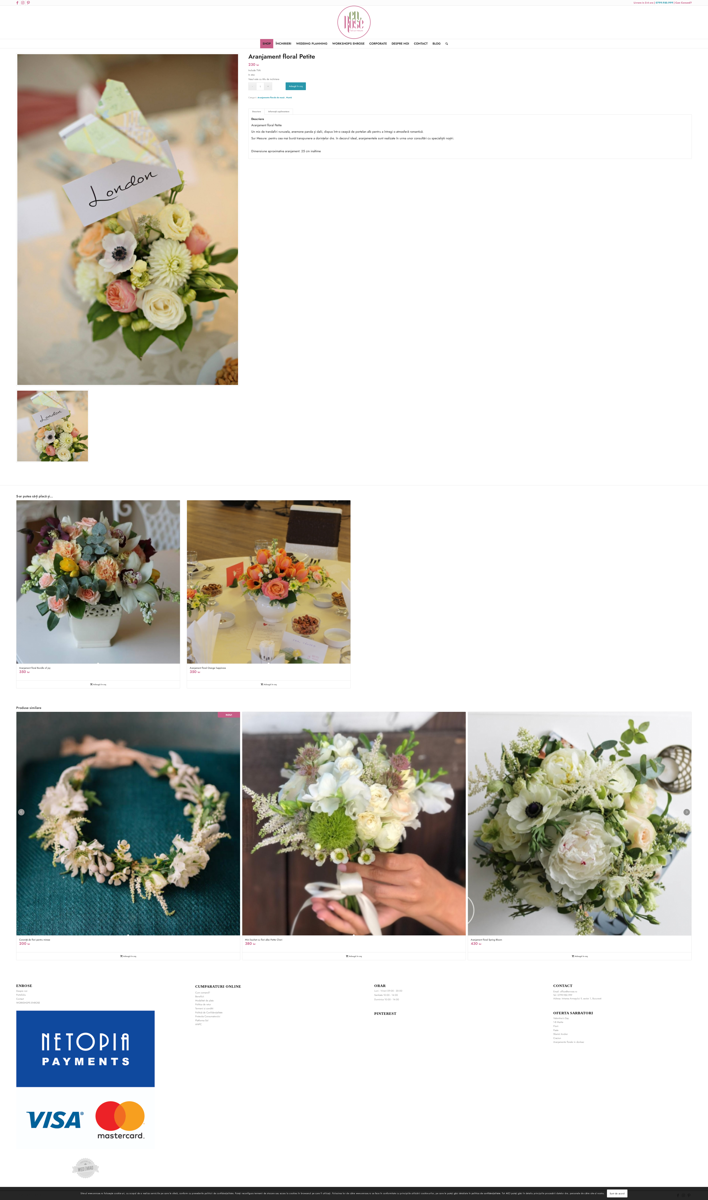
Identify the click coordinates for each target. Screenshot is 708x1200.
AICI (508, 1193)
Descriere (256, 111)
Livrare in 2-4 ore (644, 2)
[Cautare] (445, 43)
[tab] (256, 112)
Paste (555, 1030)
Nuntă (289, 97)
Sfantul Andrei (560, 1034)
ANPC (198, 1024)
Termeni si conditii (204, 1008)
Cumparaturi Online (218, 986)
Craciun (557, 1038)
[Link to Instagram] (22, 3)
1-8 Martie (558, 1022)
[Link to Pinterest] (28, 3)
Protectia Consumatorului (207, 1016)
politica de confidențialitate (486, 1193)
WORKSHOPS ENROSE (28, 1002)
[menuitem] (266, 43)
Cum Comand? (683, 2)
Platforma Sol (201, 1020)
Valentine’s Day (561, 1018)
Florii (555, 1026)
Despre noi (21, 991)
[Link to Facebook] (17, 3)
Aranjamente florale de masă (271, 97)
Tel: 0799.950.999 (562, 995)
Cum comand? (202, 992)
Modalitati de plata (204, 1000)
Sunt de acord (617, 1193)
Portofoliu (21, 995)
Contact (20, 999)
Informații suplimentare (278, 111)
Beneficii (199, 996)
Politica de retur (203, 1004)
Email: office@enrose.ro (565, 991)
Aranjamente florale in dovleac (568, 1042)
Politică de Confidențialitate (209, 1012)
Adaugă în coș (296, 86)
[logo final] (354, 22)
